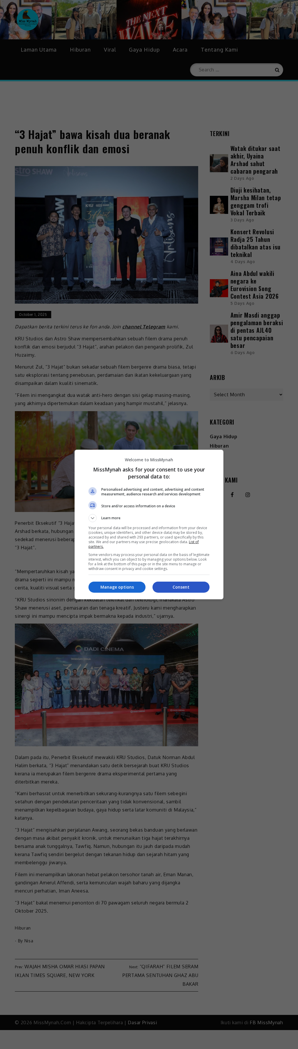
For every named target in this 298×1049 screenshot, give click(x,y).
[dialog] (149, 524)
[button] (149, 518)
